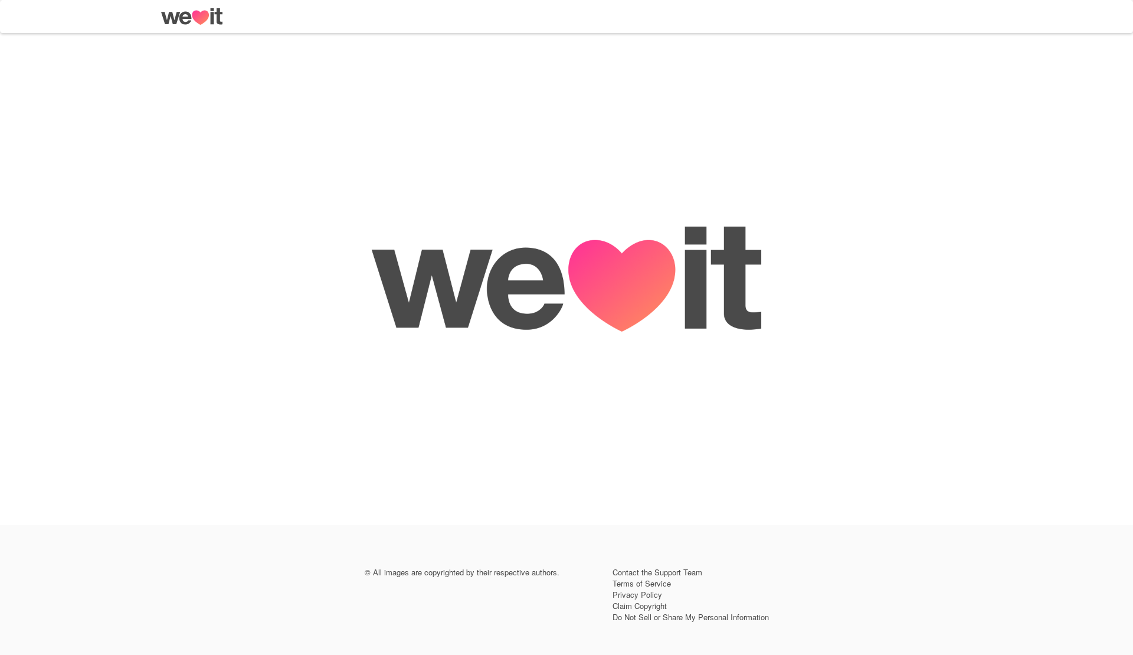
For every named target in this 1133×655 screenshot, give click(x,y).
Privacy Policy (637, 594)
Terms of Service (642, 583)
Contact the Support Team (657, 572)
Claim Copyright (640, 605)
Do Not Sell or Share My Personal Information (691, 617)
